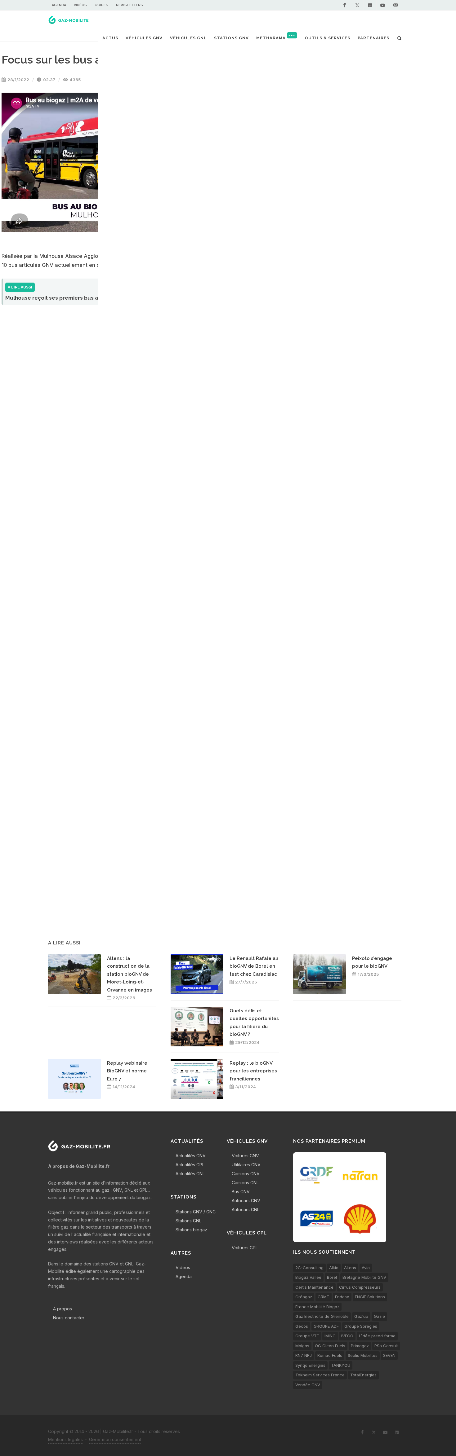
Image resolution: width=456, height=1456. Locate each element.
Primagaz (360, 1345)
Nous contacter (68, 1317)
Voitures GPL (245, 1247)
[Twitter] (357, 5)
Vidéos (80, 5)
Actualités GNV (191, 1155)
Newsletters (129, 5)
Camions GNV (246, 1173)
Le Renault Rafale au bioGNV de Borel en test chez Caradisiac (254, 966)
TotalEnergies (363, 1374)
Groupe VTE (307, 1335)
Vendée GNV (307, 1384)
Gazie (379, 1316)
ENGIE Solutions (370, 1296)
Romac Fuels (329, 1355)
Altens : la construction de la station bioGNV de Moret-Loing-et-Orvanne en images (129, 974)
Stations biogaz (191, 1229)
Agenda (59, 5)
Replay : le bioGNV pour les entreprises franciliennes (253, 1071)
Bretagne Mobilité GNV (364, 1277)
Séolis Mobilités (363, 1355)
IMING (330, 1335)
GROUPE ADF (326, 1326)
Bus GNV (241, 1191)
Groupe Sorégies (360, 1326)
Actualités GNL (190, 1173)
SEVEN (389, 1355)
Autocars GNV (246, 1200)
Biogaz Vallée (308, 1277)
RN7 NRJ (303, 1355)
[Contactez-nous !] (395, 5)
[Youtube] (383, 5)
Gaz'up (361, 1316)
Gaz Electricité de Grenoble (322, 1316)
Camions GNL (245, 1182)
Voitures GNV (245, 1155)
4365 (75, 79)
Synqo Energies (310, 1365)
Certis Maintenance (314, 1287)
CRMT (323, 1296)
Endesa (342, 1296)
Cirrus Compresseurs (360, 1287)
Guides (101, 5)
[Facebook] (344, 5)
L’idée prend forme (377, 1335)
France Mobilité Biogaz (317, 1306)
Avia (366, 1267)
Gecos (301, 1326)
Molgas (302, 1345)
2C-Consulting (309, 1267)
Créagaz (303, 1296)
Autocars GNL (245, 1209)
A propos (62, 1308)
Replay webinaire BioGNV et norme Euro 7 (127, 1071)
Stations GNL (188, 1220)
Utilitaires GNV (246, 1164)
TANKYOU (340, 1365)
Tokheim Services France (320, 1374)
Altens (350, 1267)
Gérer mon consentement (115, 1439)
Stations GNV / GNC (196, 1211)
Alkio (333, 1267)
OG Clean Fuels (330, 1345)
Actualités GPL (190, 1164)
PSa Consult (386, 1345)
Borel (332, 1277)
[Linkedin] (370, 5)
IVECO (347, 1335)
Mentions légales (65, 1439)
